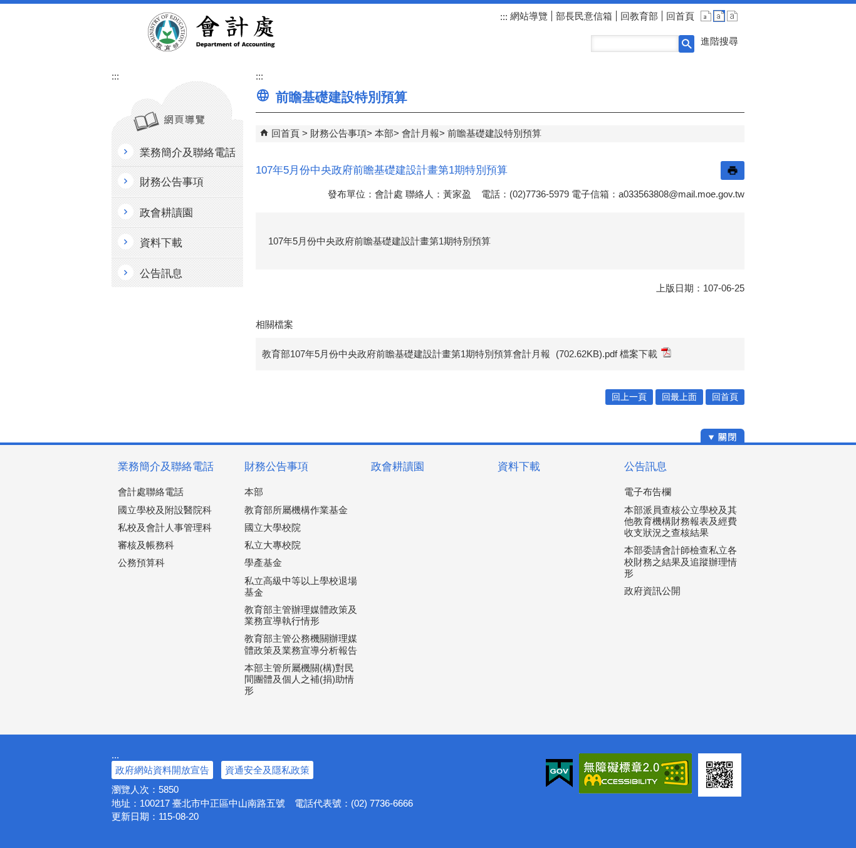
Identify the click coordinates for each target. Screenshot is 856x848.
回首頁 (680, 16)
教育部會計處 (227, 32)
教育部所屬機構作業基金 (296, 510)
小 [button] (706, 16)
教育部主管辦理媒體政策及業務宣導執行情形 (300, 615)
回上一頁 (629, 397)
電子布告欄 (647, 491)
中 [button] (719, 16)
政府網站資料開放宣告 (162, 770)
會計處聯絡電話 (151, 491)
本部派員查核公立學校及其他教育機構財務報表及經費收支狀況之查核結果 (680, 521)
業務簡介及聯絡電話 (166, 467)
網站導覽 (528, 16)
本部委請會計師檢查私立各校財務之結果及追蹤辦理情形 (680, 561)
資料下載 (519, 467)
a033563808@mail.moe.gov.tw (681, 194)
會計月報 (420, 133)
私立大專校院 (272, 545)
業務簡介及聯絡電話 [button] (188, 153)
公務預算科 (141, 562)
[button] (686, 44)
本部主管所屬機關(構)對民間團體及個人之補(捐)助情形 (299, 679)
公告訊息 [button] (161, 274)
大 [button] (732, 16)
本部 (384, 133)
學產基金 (263, 562)
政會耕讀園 (397, 467)
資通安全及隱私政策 (267, 770)
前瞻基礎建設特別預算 (494, 133)
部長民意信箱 (584, 16)
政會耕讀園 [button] (166, 213)
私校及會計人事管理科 (165, 527)
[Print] (732, 170)
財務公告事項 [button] (172, 182)
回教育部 (639, 16)
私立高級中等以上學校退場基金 (300, 586)
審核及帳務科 (146, 545)
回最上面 (679, 397)
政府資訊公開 (652, 590)
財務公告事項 (338, 133)
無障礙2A (635, 773)
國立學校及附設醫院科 (165, 510)
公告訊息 (645, 467)
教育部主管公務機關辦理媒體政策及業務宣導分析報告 (300, 644)
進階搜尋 (719, 41)
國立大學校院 (272, 527)
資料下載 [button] (161, 243)
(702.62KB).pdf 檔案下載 (606, 353)
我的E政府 (559, 773)
